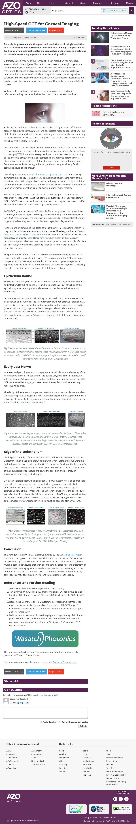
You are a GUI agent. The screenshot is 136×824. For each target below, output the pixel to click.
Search (109, 754)
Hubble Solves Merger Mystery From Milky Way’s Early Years (121, 35)
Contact (109, 764)
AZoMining (11, 768)
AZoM (8, 750)
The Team (87, 775)
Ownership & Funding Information (116, 783)
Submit (83, 726)
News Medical (37, 761)
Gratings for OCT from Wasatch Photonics (111, 152)
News (61, 750)
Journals (62, 771)
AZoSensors (36, 750)
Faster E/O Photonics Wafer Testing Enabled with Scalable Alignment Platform (121, 64)
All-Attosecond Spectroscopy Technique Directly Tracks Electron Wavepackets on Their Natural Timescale (121, 79)
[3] (100, 64)
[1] (100, 37)
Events (85, 754)
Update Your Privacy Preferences (24, 820)
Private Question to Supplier (75, 722)
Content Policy (112, 778)
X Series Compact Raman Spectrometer (118, 196)
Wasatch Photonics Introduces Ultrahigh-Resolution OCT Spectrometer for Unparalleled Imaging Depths (116, 212)
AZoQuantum (37, 754)
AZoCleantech (12, 761)
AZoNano (10, 754)
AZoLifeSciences (38, 764)
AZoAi (33, 757)
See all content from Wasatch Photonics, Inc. (111, 224)
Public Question (49, 722)
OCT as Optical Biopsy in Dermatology (113, 113)
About (108, 750)
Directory (63, 764)
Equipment (64, 757)
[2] (100, 50)
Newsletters (111, 761)
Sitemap (86, 771)
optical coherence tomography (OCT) (44, 174)
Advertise (110, 768)
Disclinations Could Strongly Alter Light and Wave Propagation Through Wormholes (121, 50)
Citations (9, 681)
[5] (100, 95)
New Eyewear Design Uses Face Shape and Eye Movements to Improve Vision (120, 95)
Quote (111, 167)
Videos (62, 761)
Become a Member (114, 757)
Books (85, 750)
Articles (62, 754)
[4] (100, 77)
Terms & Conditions (115, 771)
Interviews (63, 768)
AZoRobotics (11, 757)
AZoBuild (10, 764)
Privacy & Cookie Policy (116, 775)
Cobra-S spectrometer (71, 554)
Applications (88, 761)
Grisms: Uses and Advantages (114, 184)
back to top (122, 792)
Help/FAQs (87, 768)
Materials (87, 757)
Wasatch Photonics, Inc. (65, 662)
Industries (87, 764)
